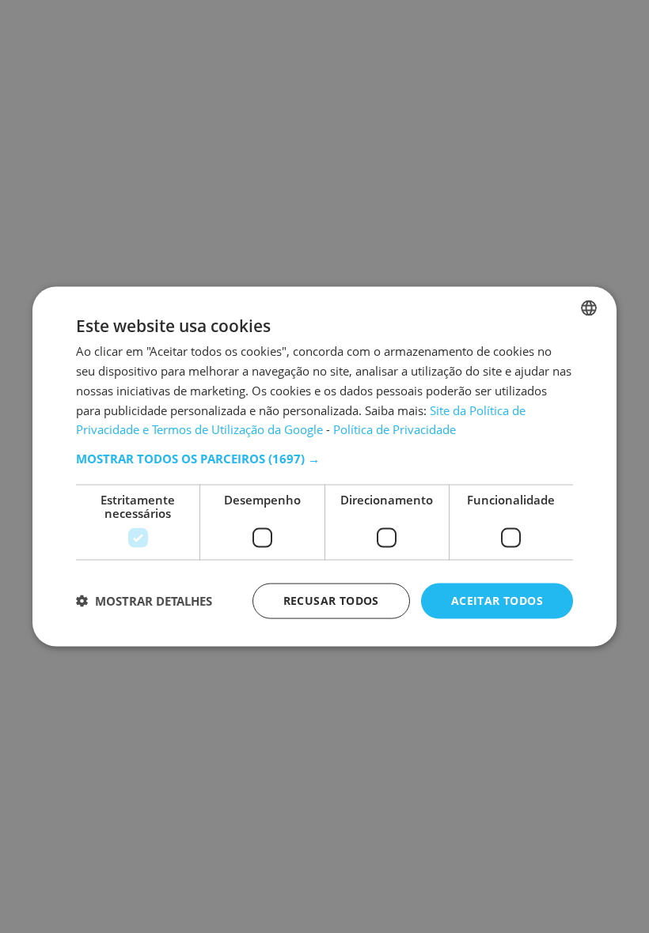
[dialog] (324, 467)
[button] (324, 458)
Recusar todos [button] (331, 600)
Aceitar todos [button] (497, 600)
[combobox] (589, 308)
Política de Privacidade (394, 429)
